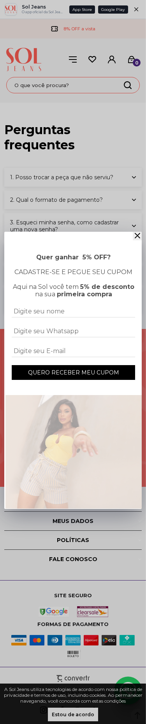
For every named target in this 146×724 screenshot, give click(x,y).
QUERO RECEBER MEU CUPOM (73, 372)
